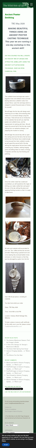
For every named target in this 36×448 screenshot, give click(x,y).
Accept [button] (6, 444)
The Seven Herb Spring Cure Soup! (17, 349)
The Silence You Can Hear (14, 355)
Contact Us (8, 407)
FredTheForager (11, 367)
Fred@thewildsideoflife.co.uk (13, 326)
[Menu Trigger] (31, 4)
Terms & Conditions (10, 409)
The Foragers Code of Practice (13, 411)
